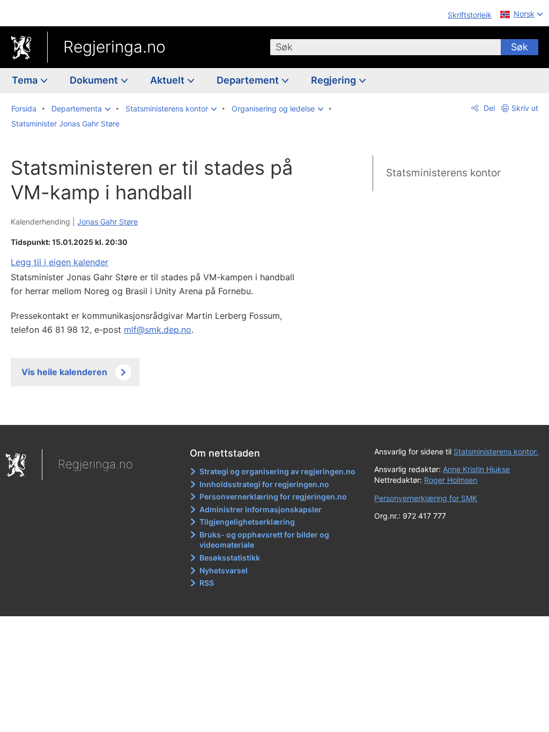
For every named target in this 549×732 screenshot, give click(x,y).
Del (488, 108)
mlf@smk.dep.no (157, 329)
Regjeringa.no (114, 46)
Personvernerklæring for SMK (425, 498)
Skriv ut (524, 108)
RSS (206, 582)
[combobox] (385, 47)
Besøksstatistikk (229, 557)
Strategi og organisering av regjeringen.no (277, 471)
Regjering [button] (334, 80)
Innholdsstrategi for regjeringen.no (264, 484)
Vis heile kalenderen (64, 372)
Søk (519, 47)
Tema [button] (26, 80)
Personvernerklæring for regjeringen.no (273, 496)
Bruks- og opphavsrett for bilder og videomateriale (264, 540)
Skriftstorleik (470, 14)
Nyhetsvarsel (223, 570)
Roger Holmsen (450, 479)
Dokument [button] (95, 80)
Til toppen (164, 409)
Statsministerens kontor (443, 173)
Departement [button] (249, 80)
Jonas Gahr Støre (107, 221)
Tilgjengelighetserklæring (247, 521)
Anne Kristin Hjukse (476, 469)
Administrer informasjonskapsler (260, 509)
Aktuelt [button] (168, 80)
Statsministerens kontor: (496, 451)
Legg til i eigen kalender (59, 262)
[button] (80, 108)
